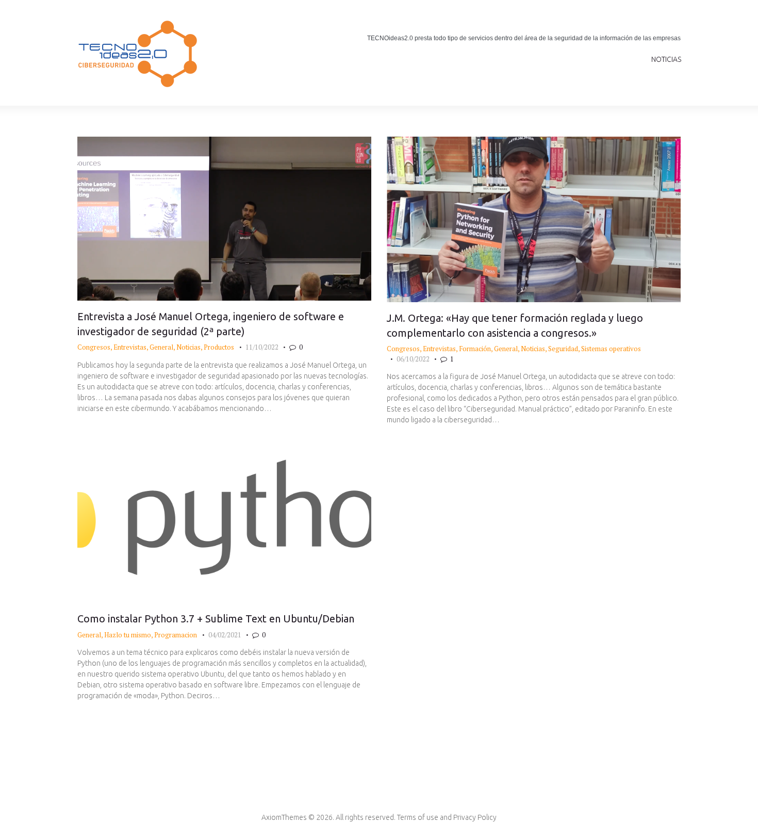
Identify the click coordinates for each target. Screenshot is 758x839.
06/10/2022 (413, 359)
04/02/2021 (224, 634)
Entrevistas (129, 347)
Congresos (93, 347)
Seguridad (563, 348)
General (161, 347)
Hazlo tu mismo (127, 634)
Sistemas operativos (611, 348)
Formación (475, 348)
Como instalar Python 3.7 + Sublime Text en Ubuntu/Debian (215, 618)
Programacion (175, 634)
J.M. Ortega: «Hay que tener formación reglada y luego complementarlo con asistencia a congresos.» (515, 325)
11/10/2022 (261, 347)
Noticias (188, 347)
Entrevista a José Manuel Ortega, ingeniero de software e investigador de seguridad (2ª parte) (210, 323)
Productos (219, 347)
